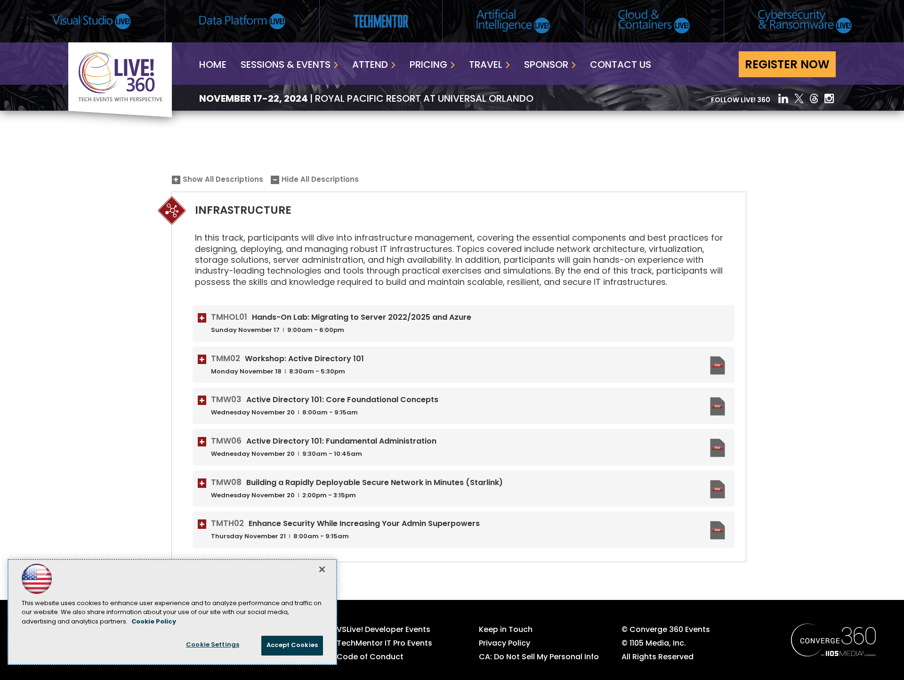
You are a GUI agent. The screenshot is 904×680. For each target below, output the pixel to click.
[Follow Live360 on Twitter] (799, 98)
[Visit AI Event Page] (513, 21)
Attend (370, 65)
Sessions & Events (286, 65)
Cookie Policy (153, 622)
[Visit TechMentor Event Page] (381, 21)
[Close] (322, 569)
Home (212, 65)
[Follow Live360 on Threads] (814, 98)
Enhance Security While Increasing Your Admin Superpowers (364, 524)
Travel (485, 65)
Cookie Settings (212, 645)
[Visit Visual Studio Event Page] (91, 21)
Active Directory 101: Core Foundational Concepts (342, 400)
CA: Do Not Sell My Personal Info (539, 657)
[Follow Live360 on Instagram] (830, 98)
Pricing (428, 65)
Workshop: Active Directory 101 (304, 359)
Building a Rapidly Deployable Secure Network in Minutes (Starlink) (374, 483)
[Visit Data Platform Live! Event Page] (242, 21)
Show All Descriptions (223, 180)
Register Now (787, 65)
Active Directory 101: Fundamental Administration (341, 441)
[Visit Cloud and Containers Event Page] (654, 21)
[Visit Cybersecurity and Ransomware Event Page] (805, 21)
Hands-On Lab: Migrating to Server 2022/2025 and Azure (361, 318)
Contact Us (620, 65)
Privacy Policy (504, 644)
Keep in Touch (506, 630)
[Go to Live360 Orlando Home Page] (120, 115)
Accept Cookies (292, 645)
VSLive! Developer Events (383, 630)
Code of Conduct (370, 657)
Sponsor (546, 65)
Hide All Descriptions (320, 180)
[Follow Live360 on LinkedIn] (783, 98)
